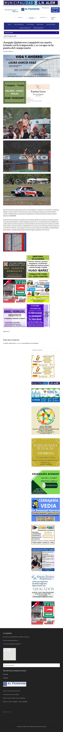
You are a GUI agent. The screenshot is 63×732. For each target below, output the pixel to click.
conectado (19, 343)
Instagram (5, 678)
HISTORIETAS (43, 17)
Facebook (5, 674)
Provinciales (30, 24)
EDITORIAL (20, 17)
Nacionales (40, 24)
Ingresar (15, 11)
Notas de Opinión (38, 28)
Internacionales (50, 24)
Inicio (9, 24)
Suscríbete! (8, 9)
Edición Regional (19, 24)
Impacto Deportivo (25, 28)
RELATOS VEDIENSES (31, 18)
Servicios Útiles (53, 18)
